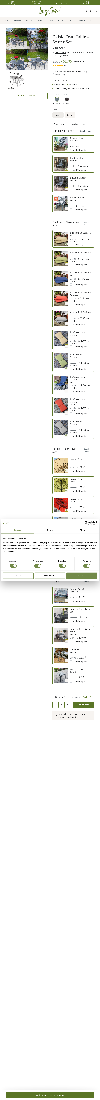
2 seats (70, 115)
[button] (85, 11)
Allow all (81, 576)
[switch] (37, 566)
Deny (18, 576)
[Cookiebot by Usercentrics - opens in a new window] (86, 523)
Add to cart (83, 704)
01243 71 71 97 (82, 72)
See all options (85, 131)
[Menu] (4, 11)
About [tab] (82, 530)
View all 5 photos (27, 95)
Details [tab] (50, 530)
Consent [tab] (17, 530)
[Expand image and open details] (66, 149)
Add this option (80, 150)
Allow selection (50, 576)
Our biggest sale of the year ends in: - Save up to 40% (50, 2)
